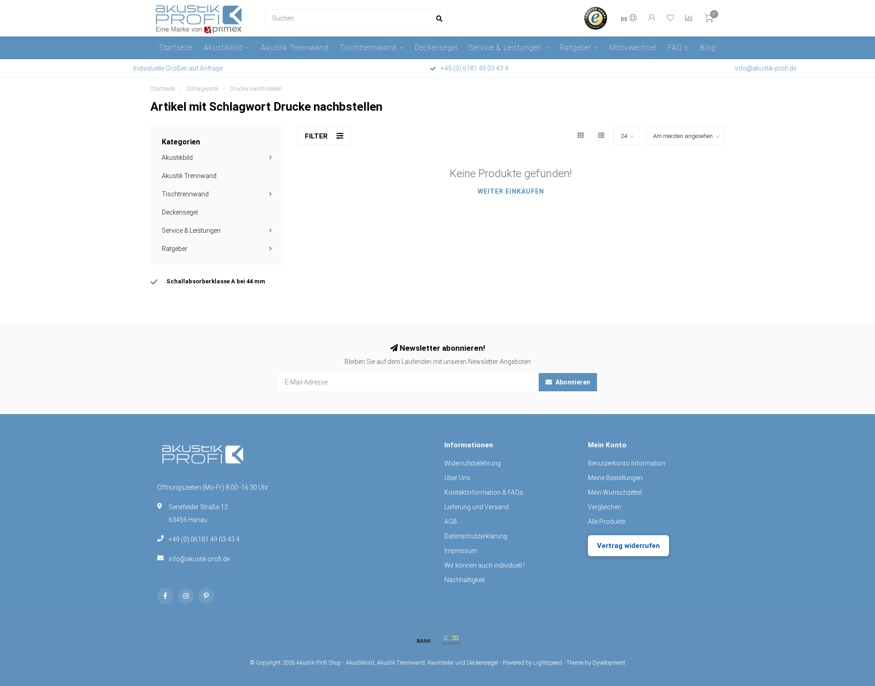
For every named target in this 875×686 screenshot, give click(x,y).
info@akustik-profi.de (199, 559)
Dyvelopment (608, 662)
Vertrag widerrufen (628, 546)
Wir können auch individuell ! (484, 565)
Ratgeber (575, 47)
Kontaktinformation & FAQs (483, 492)
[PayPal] (451, 640)
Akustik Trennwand (295, 47)
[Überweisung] (423, 640)
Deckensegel (436, 47)
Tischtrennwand (368, 47)
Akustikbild (223, 47)
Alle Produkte (606, 521)
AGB (450, 521)
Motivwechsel (632, 47)
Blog (707, 47)
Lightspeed (547, 662)
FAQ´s (678, 47)
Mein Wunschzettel (615, 492)
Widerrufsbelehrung (472, 463)
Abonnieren (572, 382)
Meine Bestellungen (615, 477)
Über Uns (457, 477)
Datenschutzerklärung (475, 536)
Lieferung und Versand (476, 507)
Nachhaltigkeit (464, 580)
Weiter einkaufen (511, 191)
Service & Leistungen (505, 47)
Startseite (176, 47)
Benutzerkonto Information (626, 463)
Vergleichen (604, 507)
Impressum (461, 550)
